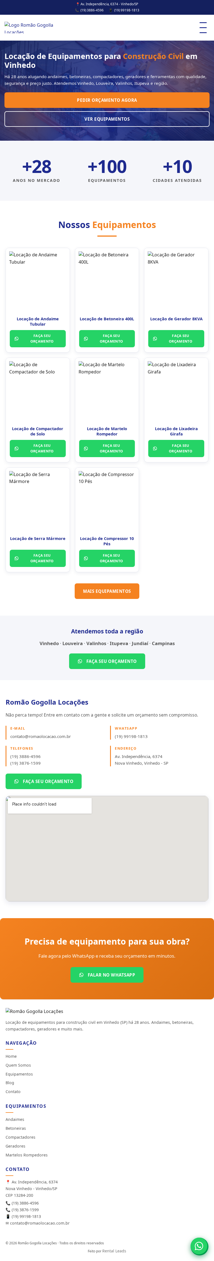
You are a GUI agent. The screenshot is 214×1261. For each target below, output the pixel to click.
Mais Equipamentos (107, 591)
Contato (13, 1091)
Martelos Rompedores (27, 1155)
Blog (10, 1082)
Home (11, 1056)
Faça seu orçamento (42, 338)
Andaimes (15, 1119)
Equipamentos (19, 1074)
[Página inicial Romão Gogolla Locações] (29, 27)
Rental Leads (114, 1250)
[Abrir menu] (203, 27)
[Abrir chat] (199, 1246)
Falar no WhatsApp (111, 975)
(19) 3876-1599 (25, 763)
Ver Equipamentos (107, 119)
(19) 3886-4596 (92, 10)
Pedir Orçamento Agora (107, 100)
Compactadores (20, 1137)
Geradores (15, 1146)
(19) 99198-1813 (126, 10)
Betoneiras (16, 1128)
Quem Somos (18, 1065)
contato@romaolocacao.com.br (40, 736)
